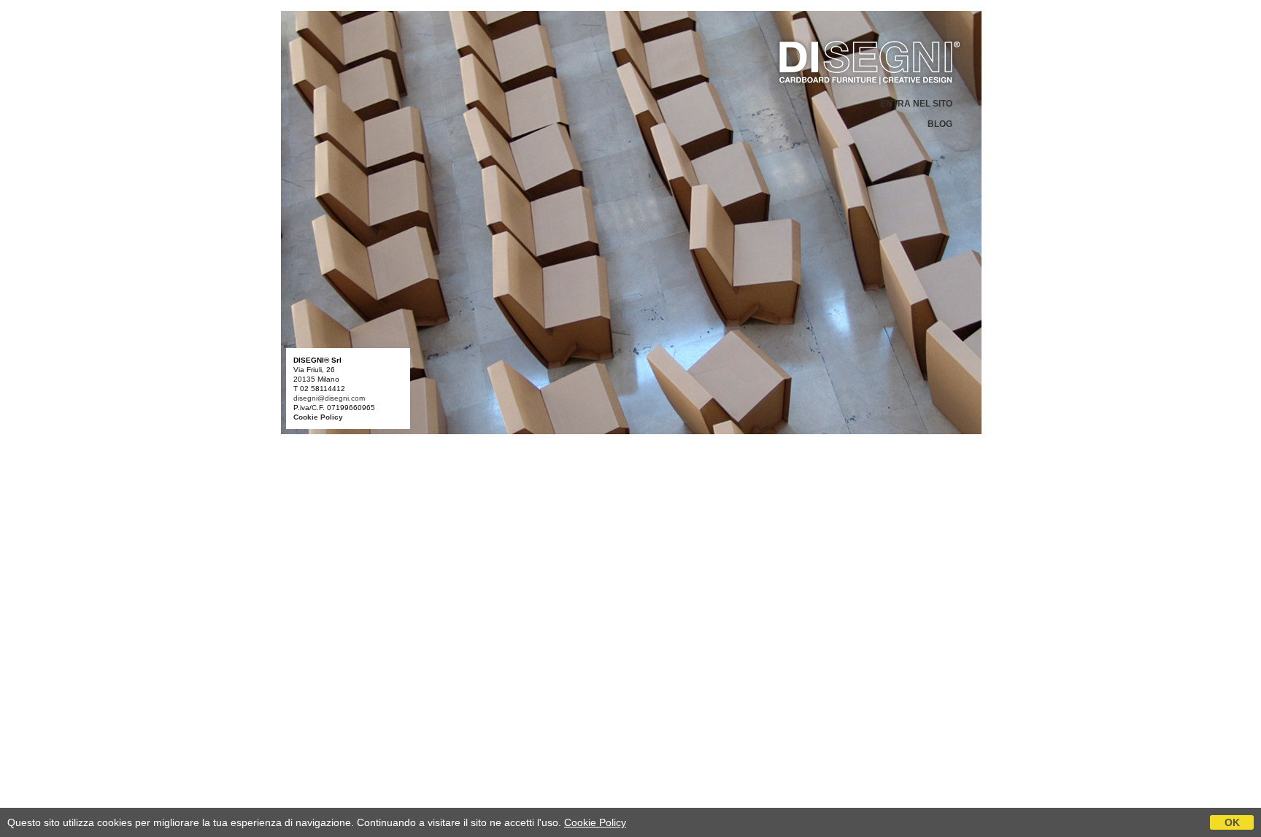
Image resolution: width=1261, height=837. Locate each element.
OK (1232, 822)
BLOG (940, 124)
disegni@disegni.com (329, 398)
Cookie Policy (595, 822)
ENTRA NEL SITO (916, 104)
